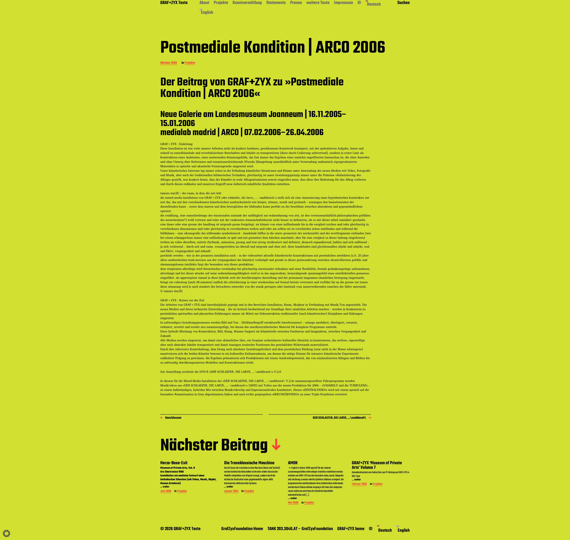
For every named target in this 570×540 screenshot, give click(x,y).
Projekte (221, 2)
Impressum (343, 2)
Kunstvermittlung (247, 2)
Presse (296, 2)
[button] (6, 533)
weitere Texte (318, 2)
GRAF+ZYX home (350, 528)
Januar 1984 (231, 491)
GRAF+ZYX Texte (174, 2)
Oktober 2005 (168, 63)
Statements (276, 2)
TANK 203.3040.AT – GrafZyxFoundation (300, 528)
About (204, 2)
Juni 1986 (165, 491)
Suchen (403, 3)
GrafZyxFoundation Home (242, 528)
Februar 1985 (359, 484)
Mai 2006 (293, 503)
